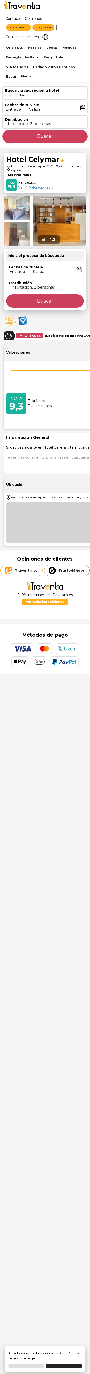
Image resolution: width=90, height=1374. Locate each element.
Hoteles (35, 47)
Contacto (13, 18)
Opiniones (33, 18)
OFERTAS (14, 47)
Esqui (11, 76)
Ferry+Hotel (54, 57)
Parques (69, 47)
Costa (51, 47)
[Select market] (45, 37)
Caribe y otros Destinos (54, 67)
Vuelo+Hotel (17, 67)
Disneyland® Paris (22, 57)
